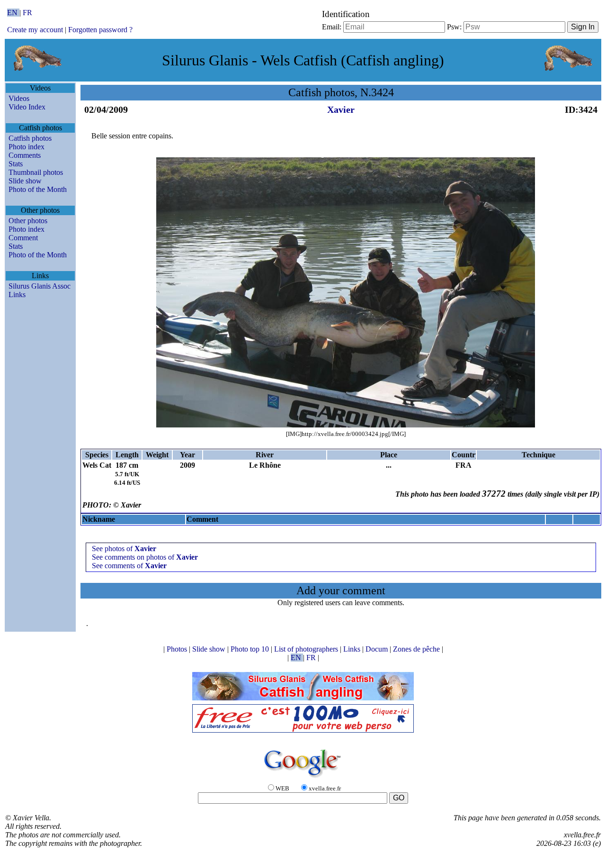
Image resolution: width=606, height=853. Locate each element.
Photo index (27, 147)
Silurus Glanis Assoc (40, 286)
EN (13, 13)
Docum (377, 649)
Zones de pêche (417, 649)
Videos (19, 98)
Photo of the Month (38, 189)
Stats (16, 164)
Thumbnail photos (36, 172)
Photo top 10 (251, 649)
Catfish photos (30, 138)
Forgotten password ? (100, 30)
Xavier (341, 109)
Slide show (25, 181)
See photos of (124, 548)
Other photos (28, 221)
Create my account (35, 30)
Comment (23, 238)
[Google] (303, 778)
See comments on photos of (145, 557)
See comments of (129, 566)
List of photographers (307, 649)
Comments (25, 155)
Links (17, 294)
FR (27, 13)
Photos (178, 649)
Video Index (27, 107)
